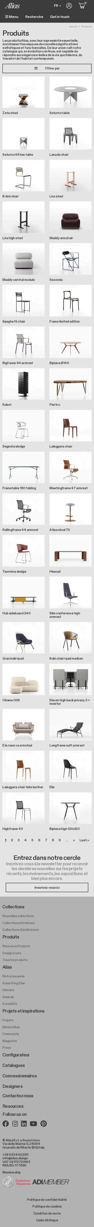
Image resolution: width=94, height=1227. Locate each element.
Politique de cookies (46, 1206)
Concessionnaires (19, 1076)
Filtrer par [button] (52, 68)
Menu (13, 17)
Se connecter (69, 6)
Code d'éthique (47, 1220)
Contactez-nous (17, 1096)
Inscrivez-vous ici (47, 887)
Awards (8, 997)
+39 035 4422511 (15, 1155)
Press (6, 1048)
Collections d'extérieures (20, 930)
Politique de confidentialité (47, 1200)
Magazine (9, 1041)
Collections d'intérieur (18, 923)
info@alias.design (15, 1158)
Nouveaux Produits (16, 946)
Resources (12, 1106)
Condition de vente (47, 1213)
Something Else (13, 983)
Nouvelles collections (17, 916)
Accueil (73, 26)
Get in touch (59, 17)
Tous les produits (14, 960)
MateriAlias (10, 1027)
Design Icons (11, 953)
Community (10, 1034)
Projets (7, 1020)
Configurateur (16, 1055)
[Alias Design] (12, 5)
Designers (12, 1087)
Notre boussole (13, 976)
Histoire (8, 990)
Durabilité (9, 1004)
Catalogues (13, 1066)
